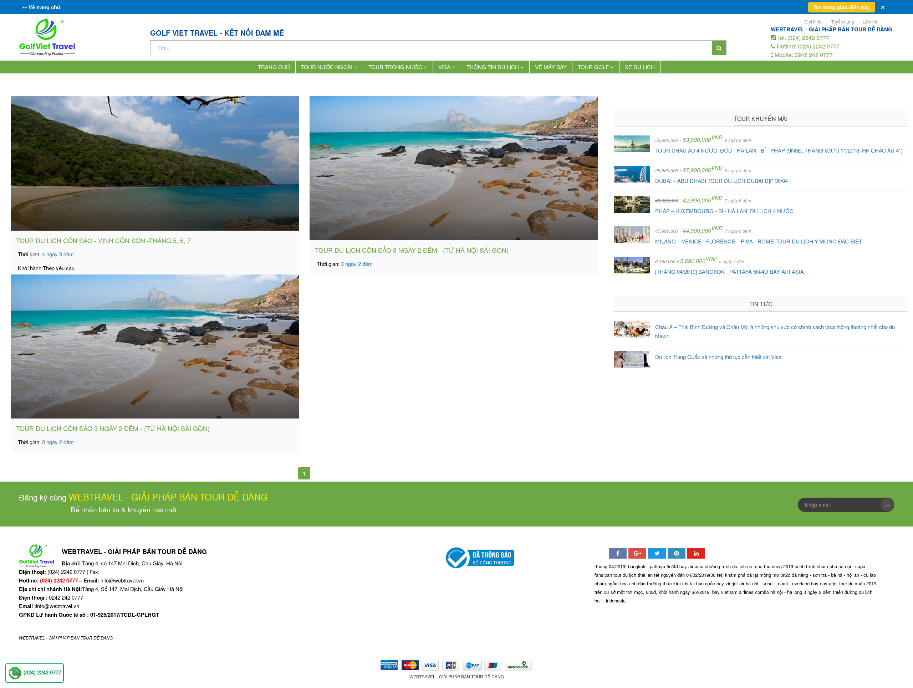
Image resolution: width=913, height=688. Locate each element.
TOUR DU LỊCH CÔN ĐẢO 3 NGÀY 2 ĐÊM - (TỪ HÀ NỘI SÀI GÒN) (412, 250)
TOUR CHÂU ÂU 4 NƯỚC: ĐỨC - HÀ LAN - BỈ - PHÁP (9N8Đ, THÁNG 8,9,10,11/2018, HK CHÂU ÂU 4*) (779, 150)
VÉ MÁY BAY (551, 67)
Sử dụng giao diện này (841, 7)
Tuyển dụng (842, 22)
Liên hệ (870, 22)
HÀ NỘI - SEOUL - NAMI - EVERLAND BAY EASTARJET (792, 583)
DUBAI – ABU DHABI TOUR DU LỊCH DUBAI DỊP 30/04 (721, 180)
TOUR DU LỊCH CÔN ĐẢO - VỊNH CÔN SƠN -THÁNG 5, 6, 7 (103, 240)
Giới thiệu (813, 22)
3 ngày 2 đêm (357, 263)
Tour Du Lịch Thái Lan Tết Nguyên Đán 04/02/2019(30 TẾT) (668, 574)
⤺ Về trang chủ (41, 7)
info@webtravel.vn (122, 580)
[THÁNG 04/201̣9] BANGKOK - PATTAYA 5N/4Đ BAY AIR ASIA (729, 271)
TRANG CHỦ (274, 67)
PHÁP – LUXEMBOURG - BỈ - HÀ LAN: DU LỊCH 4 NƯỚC (724, 211)
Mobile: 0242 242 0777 (803, 55)
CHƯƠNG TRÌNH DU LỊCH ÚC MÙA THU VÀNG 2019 (749, 566)
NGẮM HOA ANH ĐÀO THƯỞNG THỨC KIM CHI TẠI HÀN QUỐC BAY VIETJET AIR (675, 583)
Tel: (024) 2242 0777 (802, 38)
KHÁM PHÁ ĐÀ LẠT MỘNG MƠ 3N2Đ (757, 574)
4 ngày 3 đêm (58, 254)
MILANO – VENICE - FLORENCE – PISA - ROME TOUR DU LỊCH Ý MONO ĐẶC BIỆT (758, 241)
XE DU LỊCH (640, 67)
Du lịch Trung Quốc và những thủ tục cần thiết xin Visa (718, 356)
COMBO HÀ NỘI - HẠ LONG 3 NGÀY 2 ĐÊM (793, 592)
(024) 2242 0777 (59, 580)
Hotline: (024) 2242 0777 (807, 46)
